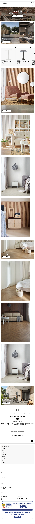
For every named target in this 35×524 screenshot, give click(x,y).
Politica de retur (3, 478)
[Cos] (32, 3)
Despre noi (2, 483)
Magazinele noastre (4, 484)
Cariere (2, 492)
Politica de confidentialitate (5, 468)
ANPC (1, 472)
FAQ (1, 471)
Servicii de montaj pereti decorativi (6, 487)
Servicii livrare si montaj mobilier (6, 486)
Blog (1, 476)
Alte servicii (2, 489)
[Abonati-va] (32, 441)
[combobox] (17, 5)
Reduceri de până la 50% (17, 15)
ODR (1, 473)
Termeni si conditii (3, 477)
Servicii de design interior (5, 488)
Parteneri (2, 491)
